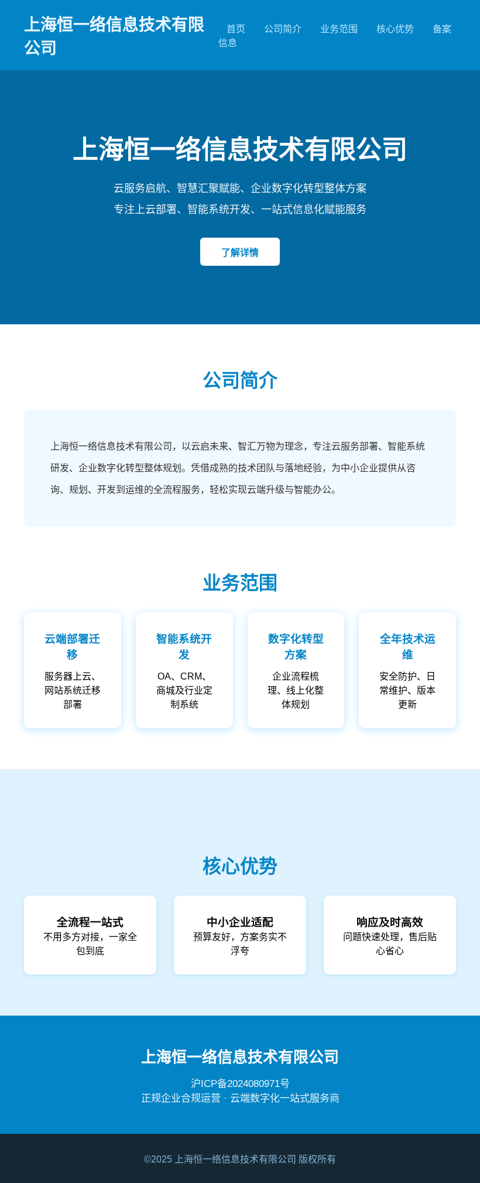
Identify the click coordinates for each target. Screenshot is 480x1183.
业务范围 (339, 29)
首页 (236, 29)
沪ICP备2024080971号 (240, 1083)
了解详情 (240, 253)
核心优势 (395, 29)
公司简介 (282, 29)
